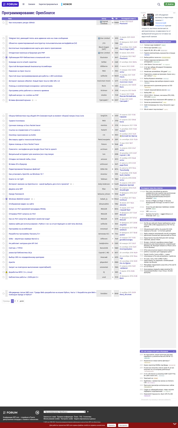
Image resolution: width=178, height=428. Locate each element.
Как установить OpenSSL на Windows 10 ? (26, 174)
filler (104, 189)
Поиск (76, 416)
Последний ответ (127, 19)
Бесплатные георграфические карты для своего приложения (35, 48)
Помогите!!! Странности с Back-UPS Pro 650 (158, 394)
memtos (104, 125)
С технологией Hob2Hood (160, 23)
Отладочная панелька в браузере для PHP (27, 53)
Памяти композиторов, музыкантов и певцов (159, 53)
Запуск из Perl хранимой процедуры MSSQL (27, 209)
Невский (104, 257)
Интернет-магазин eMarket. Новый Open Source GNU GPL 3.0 (34, 81)
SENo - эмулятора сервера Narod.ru (24, 239)
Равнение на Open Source (20, 71)
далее (22, 301)
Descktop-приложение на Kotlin (22, 135)
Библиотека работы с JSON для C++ (23, 277)
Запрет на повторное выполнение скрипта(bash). (30, 267)
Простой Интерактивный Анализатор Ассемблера (30, 66)
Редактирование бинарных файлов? (24, 169)
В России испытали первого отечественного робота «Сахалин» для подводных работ (159, 251)
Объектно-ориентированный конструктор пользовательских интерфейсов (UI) (43, 43)
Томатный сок (148, 378)
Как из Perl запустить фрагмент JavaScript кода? (29, 219)
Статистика (87, 416)
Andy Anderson (104, 184)
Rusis (104, 86)
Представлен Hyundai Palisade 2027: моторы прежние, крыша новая (159, 238)
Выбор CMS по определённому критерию (26, 257)
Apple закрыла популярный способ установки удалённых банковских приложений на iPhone (160, 234)
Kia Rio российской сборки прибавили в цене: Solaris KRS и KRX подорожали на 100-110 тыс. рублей (159, 224)
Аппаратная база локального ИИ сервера (158, 100)
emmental (104, 267)
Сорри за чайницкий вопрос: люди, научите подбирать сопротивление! (159, 390)
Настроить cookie (67, 419)
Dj (104, 272)
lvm (104, 154)
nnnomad (104, 229)
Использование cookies (52, 419)
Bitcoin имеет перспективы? (153, 109)
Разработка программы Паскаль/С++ (24, 234)
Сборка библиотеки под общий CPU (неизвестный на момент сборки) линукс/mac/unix (46, 116)
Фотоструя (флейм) (151, 48)
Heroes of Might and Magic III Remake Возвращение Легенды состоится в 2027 (160, 201)
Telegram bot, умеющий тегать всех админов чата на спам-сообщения (38, 38)
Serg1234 (104, 116)
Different (104, 239)
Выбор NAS (148, 92)
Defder (104, 62)
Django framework (16, 194)
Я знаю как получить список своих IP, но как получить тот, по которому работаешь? (159, 368)
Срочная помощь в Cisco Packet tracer (25, 125)
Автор (104, 19)
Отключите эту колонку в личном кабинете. (156, 400)
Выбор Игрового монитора (153, 78)
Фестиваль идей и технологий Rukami (25, 139)
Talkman (104, 179)
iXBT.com (47, 422)
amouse (104, 159)
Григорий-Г (103, 100)
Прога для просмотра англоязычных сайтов (159, 385)
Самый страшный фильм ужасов (155, 90)
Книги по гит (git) (16, 179)
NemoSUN (104, 248)
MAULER (104, 209)
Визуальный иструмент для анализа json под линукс (31, 154)
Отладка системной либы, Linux (22, 159)
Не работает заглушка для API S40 (23, 243)
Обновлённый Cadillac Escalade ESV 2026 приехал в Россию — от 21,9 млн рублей (158, 230)
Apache (12, 262)
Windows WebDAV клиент (19, 199)
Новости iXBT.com (147, 220)
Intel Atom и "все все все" (153, 64)
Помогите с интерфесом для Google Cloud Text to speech (33, 149)
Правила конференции (65, 416)
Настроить (123, 425)
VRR (147, 211)
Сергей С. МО (104, 253)
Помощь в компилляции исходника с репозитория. (31, 86)
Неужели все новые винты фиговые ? (157, 361)
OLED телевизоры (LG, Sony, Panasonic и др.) (159, 105)
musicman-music (104, 81)
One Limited (105, 38)
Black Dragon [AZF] (104, 48)
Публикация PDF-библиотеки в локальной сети (29, 57)
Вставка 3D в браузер (18, 164)
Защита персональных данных (85, 419)
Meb (104, 71)
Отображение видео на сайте (21, 204)
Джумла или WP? (16, 189)
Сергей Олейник (104, 23)
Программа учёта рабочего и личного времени (29, 90)
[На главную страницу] (10, 4)
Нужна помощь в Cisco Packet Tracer (24, 144)
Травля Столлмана (17, 121)
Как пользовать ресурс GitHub (22, 22)
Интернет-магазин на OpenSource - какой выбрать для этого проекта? (39, 184)
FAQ (80, 416)
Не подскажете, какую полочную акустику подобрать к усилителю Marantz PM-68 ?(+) (158, 355)
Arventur (104, 174)
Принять (111, 425)
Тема (10, 19)
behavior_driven (104, 194)
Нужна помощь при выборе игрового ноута (159, 81)
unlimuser (104, 164)
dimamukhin (104, 204)
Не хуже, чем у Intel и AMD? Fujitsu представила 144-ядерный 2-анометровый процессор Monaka (158, 260)
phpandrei (104, 262)
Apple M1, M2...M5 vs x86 (152, 50)
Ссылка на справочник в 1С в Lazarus (24, 130)
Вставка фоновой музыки (20, 100)
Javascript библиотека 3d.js (20, 253)
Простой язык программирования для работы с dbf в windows (35, 76)
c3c (104, 135)
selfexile (104, 76)
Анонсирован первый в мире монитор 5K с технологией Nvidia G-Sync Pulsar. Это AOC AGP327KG (158, 270)
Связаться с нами (50, 416)
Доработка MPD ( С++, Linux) (20, 272)
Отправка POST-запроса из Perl (22, 214)
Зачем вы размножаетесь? (153, 102)
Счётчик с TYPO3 (15, 248)
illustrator (104, 57)
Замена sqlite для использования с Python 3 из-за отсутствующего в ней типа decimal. (46, 224)
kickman (104, 90)
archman (104, 149)
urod (104, 277)
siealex (104, 95)
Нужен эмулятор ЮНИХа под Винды (156, 365)
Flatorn (104, 144)
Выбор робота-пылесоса (152, 57)
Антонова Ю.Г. (103, 234)
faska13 (104, 130)
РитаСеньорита (104, 139)
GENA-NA (103, 169)
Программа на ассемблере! (20, 229)
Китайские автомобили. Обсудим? (155, 71)
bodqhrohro (103, 243)
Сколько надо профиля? (152, 45)
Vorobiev (104, 294)
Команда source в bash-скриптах (23, 62)
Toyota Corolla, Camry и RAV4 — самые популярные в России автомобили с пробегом (160, 255)
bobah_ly (103, 199)
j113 (104, 43)
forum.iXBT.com (89, 422)
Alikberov (104, 66)
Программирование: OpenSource (28, 12)
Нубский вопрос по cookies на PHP (24, 95)
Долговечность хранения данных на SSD (158, 85)
